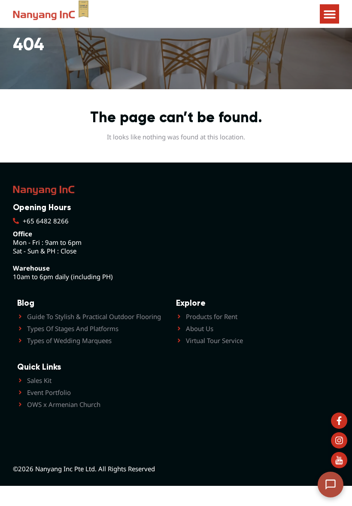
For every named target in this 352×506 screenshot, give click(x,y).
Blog (25, 303)
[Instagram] (339, 440)
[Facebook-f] (339, 421)
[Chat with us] (330, 484)
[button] (329, 14)
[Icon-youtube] (339, 460)
